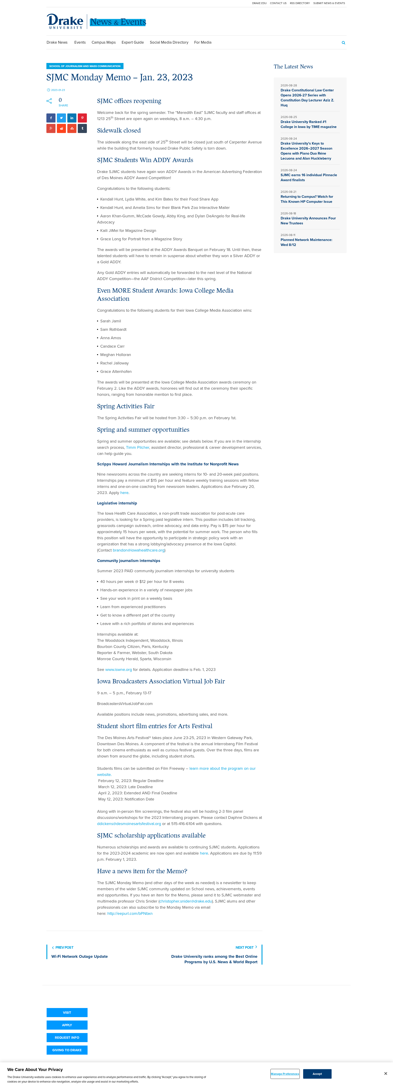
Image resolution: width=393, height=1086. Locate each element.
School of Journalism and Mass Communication (85, 66)
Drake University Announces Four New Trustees (308, 221)
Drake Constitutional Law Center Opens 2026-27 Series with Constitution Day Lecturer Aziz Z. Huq (307, 98)
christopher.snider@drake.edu (185, 901)
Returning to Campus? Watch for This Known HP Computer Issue (307, 199)
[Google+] (50, 128)
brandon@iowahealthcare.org (138, 550)
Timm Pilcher (137, 447)
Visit (67, 1012)
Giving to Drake (67, 1050)
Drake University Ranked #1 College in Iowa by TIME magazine (309, 124)
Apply (67, 1025)
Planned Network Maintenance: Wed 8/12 (306, 242)
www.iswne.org (118, 669)
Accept (317, 1074)
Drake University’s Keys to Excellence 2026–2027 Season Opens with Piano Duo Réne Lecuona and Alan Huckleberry (306, 151)
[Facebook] (50, 118)
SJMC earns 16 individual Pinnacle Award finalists (309, 177)
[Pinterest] (82, 118)
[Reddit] (61, 128)
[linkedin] (71, 118)
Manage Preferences (285, 1074)
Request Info (67, 1037)
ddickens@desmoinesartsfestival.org (129, 824)
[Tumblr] (82, 128)
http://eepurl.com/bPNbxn (130, 913)
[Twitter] (61, 118)
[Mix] (71, 128)
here (124, 493)
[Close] (386, 1073)
